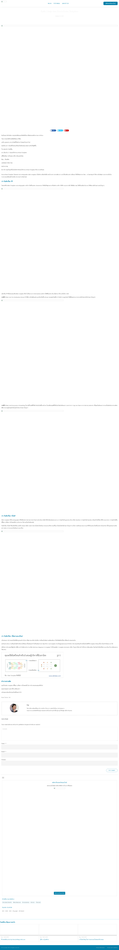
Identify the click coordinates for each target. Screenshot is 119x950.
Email (3, 751)
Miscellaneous (17, 902)
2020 (6, 911)
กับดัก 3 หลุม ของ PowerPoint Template (59, 11)
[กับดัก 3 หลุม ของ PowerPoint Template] (59, 76)
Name (3, 743)
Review (32, 902)
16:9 (3, 911)
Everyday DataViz (7, 902)
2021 (10, 911)
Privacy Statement (100, 947)
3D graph (15, 911)
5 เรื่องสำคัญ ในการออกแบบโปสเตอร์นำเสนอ (91, 939)
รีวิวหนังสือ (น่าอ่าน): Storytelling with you (13, 939)
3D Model (21, 911)
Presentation (25, 902)
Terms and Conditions (112, 947)
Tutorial (38, 902)
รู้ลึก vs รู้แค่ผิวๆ (44, 939)
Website (3, 759)
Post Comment (112, 770)
